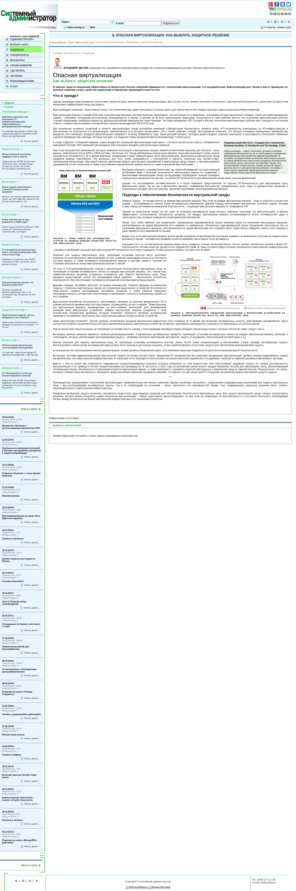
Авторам (16, 76)
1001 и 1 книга (29, 409)
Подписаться (171, 23)
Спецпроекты (19, 55)
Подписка (17, 49)
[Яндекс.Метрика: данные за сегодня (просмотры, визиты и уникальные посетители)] (159, 887)
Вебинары (17, 60)
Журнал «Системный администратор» (24, 38)
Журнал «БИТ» (19, 44)
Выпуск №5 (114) (85, 42)
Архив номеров (21, 65)
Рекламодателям (22, 81)
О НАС (14, 86)
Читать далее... (31, 141)
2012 (71, 42)
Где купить (17, 70)
